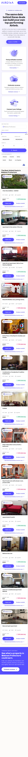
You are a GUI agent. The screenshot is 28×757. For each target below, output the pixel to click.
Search (14, 150)
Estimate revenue (10, 669)
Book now (8, 203)
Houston (12, 156)
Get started (22, 2)
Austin (4, 160)
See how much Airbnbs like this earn (14, 206)
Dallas (18, 156)
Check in (4, 136)
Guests (4, 142)
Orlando (5, 156)
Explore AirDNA (14, 42)
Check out (17, 136)
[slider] (1, 132)
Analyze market (20, 203)
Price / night (5, 130)
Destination (5, 124)
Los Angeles (18, 160)
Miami (10, 160)
